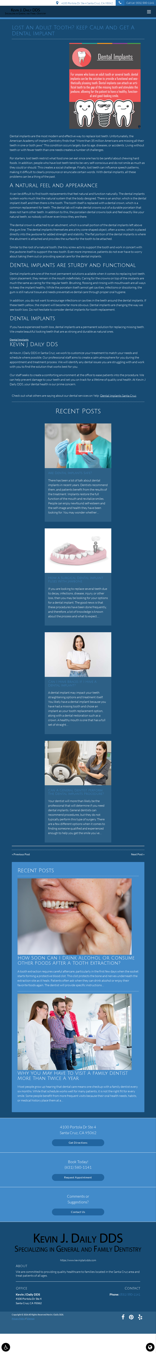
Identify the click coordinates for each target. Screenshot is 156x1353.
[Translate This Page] (150, 1347)
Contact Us (78, 1212)
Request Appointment (78, 1177)
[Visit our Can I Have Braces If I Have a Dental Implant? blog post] (78, 654)
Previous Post (22, 854)
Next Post (137, 854)
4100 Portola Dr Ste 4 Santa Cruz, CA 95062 (86, 3)
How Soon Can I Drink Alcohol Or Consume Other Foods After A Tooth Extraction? (76, 960)
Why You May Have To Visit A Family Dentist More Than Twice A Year (73, 1076)
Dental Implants (19, 339)
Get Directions (78, 1142)
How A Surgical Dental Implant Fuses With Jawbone (75, 579)
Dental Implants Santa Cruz (118, 396)
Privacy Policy (18, 1318)
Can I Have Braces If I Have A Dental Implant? (72, 683)
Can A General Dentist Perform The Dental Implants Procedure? (76, 792)
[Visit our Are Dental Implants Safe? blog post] (78, 445)
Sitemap (30, 1318)
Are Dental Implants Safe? (70, 473)
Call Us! (140, 2)
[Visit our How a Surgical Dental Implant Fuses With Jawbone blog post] (78, 550)
